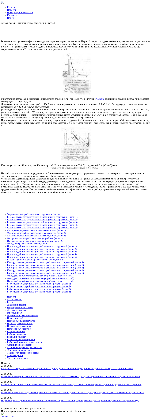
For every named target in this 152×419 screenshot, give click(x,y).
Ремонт (11, 302)
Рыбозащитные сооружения (21, 339)
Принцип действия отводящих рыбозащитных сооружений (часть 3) (42, 251)
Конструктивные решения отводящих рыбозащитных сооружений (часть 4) (45, 270)
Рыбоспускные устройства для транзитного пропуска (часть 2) (39, 286)
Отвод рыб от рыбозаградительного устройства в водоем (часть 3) (40, 281)
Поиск (10, 18)
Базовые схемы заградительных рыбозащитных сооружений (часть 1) (42, 217)
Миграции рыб (14, 312)
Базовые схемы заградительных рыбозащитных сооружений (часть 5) (42, 227)
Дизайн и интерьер (16, 304)
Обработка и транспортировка (22, 315)
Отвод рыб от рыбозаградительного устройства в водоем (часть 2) (40, 278)
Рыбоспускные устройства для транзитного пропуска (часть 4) (39, 291)
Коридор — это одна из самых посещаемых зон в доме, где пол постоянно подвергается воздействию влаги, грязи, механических (67, 368)
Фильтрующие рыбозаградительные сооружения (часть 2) (36, 233)
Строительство (14, 299)
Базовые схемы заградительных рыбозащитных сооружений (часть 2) (42, 219)
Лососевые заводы (16, 310)
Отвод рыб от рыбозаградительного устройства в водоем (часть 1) (40, 275)
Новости (11, 10)
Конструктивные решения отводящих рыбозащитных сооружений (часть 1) (45, 262)
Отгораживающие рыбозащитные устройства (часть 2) (34, 241)
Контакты (12, 15)
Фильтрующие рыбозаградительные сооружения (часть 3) (36, 235)
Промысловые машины (19, 326)
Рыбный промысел (16, 336)
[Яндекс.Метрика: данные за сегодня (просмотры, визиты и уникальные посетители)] (7, 415)
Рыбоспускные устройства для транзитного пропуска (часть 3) (39, 289)
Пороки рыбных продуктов (21, 320)
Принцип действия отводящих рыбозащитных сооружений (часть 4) (42, 254)
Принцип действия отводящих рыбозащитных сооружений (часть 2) (42, 249)
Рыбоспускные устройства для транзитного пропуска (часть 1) (39, 283)
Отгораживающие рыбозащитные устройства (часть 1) (34, 238)
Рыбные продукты (16, 334)
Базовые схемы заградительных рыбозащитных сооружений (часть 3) (42, 222)
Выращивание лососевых (20, 307)
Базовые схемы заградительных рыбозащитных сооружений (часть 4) (42, 225)
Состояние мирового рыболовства (24, 347)
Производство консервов (20, 323)
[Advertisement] (76, 31)
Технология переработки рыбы (23, 353)
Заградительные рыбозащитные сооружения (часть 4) (34, 214)
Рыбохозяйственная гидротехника (24, 342)
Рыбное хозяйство (16, 331)
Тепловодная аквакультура (20, 350)
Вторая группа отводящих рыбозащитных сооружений (35, 259)
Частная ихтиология (17, 358)
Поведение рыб (15, 318)
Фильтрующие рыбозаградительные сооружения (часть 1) (36, 230)
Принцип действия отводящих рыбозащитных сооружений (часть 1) (42, 246)
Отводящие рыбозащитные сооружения (27, 243)
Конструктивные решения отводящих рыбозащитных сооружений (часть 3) (45, 267)
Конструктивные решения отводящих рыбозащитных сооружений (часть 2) (45, 265)
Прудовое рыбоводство (19, 328)
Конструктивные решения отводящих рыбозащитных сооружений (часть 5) (45, 273)
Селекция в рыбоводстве (19, 345)
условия (100, 99)
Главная (11, 7)
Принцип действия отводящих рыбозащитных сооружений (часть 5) (42, 257)
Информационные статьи (20, 12)
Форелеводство (15, 355)
